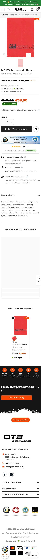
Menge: (4, 117)
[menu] (2, 9)
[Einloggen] (32, 9)
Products (13, 14)
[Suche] (9, 9)
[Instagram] (11, 474)
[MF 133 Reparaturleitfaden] (20, 325)
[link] (20, 290)
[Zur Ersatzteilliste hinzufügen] (36, 129)
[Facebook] (4, 474)
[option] (20, 37)
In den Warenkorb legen (16, 129)
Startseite (4, 14)
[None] (14, 338)
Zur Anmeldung (16, 398)
